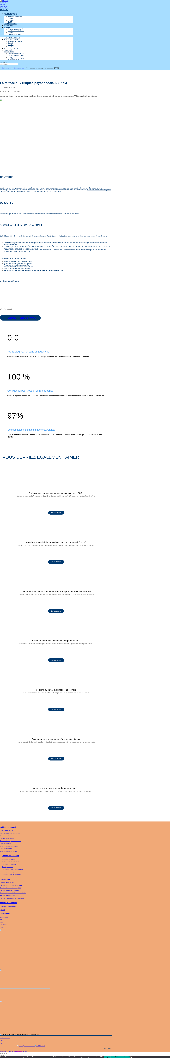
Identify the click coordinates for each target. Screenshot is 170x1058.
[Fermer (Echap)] (6, 1053)
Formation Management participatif (9, 890)
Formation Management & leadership (10, 895)
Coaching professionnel (8, 859)
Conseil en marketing (5, 843)
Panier (2, 927)
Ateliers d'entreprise (8, 903)
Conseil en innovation (6, 848)
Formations (5, 879)
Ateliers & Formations (15, 17)
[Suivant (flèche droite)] (3, 1055)
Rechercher (3, 62)
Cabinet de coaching (10, 856)
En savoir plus (56, 512)
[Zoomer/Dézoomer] (1, 1053)
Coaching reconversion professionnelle (12, 869)
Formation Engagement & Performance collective (13, 893)
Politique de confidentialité (122, 1057)
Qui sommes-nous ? (12, 38)
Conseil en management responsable (10, 833)
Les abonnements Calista (16, 31)
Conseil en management (6, 830)
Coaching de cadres (7, 867)
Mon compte (3, 924)
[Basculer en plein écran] (3, 1053)
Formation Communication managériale (10, 888)
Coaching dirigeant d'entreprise (10, 862)
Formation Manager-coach (7, 882)
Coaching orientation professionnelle (12, 872)
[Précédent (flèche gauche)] (1, 1055)
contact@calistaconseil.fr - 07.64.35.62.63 (32, 1046)
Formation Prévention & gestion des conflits (11, 885)
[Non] (131, 1057)
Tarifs (1, 922)
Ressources (8, 27)
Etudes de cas (19, 68)
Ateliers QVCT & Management (8, 906)
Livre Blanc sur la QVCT (16, 34)
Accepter (106, 1057)
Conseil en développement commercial (10, 841)
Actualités (8, 50)
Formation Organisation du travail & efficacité (12, 898)
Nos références (11, 48)
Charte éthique (4, 917)
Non (112, 1057)
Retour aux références (11, 281)
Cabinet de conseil (8, 827)
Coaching (11, 20)
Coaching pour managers (9, 864)
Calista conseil (7, 68)
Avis (1, 919)
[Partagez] (5, 1053)
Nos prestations (10, 15)
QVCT (10, 46)
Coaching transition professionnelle (11, 874)
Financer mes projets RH (16, 29)
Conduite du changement (7, 838)
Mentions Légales (5, 1038)
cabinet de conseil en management (99, 190)
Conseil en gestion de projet (7, 836)
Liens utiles (5, 914)
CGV (1, 1040)
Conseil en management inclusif (8, 851)
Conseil (10, 18)
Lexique (10, 32)
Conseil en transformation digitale (9, 846)
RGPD (1, 1043)
